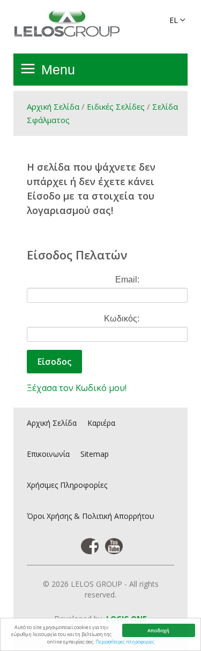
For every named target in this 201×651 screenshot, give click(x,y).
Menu (58, 69)
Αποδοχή (158, 630)
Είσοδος (54, 361)
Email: (127, 279)
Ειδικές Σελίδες (116, 106)
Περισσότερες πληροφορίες (124, 641)
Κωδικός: (121, 318)
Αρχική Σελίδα (53, 106)
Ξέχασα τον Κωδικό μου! (76, 388)
